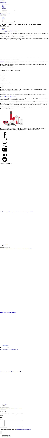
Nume (1, 415)
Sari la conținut (2, 0)
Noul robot (2, 61)
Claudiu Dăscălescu (5, 244)
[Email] (4, 151)
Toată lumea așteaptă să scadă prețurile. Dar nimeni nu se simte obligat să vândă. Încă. (17, 211)
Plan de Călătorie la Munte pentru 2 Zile (8, 312)
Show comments (3, 409)
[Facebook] (4, 136)
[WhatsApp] (4, 141)
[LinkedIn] (4, 156)
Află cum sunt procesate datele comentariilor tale (23, 429)
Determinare (4, 8)
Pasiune (3, 7)
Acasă (3, 5)
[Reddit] (4, 161)
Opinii (3, 29)
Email (1, 417)
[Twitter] (4, 146)
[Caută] (14, 10)
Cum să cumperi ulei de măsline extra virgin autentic (10, 371)
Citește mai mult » (9, 349)
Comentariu (2, 426)
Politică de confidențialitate (6, 435)
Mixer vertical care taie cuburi (8, 96)
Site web (1, 419)
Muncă (3, 6)
